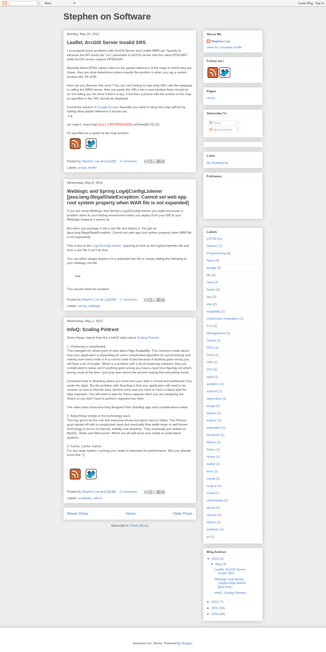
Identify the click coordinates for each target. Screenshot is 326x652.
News (210, 260)
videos (97, 498)
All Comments (222, 129)
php (209, 304)
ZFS (210, 369)
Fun (209, 326)
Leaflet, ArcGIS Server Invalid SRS (106, 42)
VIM (209, 362)
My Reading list (217, 162)
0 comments (128, 161)
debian (211, 413)
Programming (216, 253)
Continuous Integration (223, 318)
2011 (215, 608)
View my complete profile (224, 47)
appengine (214, 398)
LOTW (211, 238)
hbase (211, 456)
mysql (211, 478)
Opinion (212, 246)
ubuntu (211, 515)
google (211, 267)
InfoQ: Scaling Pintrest (93, 329)
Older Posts (182, 513)
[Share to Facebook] (159, 161)
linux (210, 471)
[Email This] (146, 161)
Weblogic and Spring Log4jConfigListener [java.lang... (230, 582)
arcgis (82, 167)
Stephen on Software (107, 16)
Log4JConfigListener (107, 245)
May (218, 564)
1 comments (128, 299)
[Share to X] (154, 161)
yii (208, 536)
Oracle (211, 340)
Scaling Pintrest (148, 337)
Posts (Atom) (139, 525)
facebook (213, 435)
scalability (84, 498)
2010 (216, 614)
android (212, 391)
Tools (210, 355)
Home (131, 513)
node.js (212, 486)
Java (210, 282)
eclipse (211, 420)
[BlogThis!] (150, 161)
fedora (211, 442)
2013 (216, 558)
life (209, 275)
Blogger (187, 643)
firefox (211, 449)
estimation (214, 427)
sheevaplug (215, 500)
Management (216, 333)
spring (82, 306)
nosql (210, 493)
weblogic (94, 306)
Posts (216, 123)
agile (210, 377)
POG (210, 347)
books (211, 289)
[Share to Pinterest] (163, 161)
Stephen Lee (91, 161)
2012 (216, 601)
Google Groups (108, 107)
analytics (213, 384)
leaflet (92, 167)
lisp (209, 297)
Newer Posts (77, 513)
